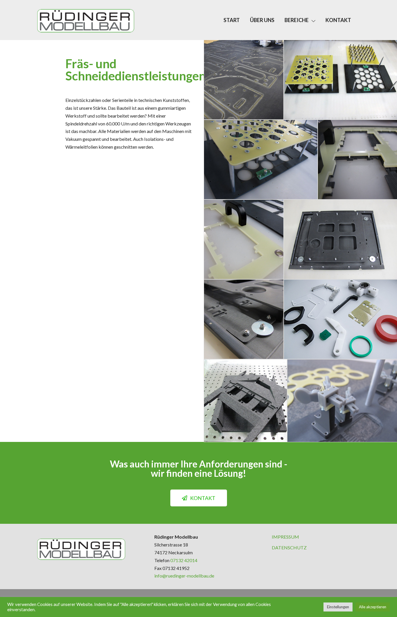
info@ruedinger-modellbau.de (184, 575)
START (231, 20)
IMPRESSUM (285, 536)
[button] (198, 498)
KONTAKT (338, 20)
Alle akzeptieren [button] (372, 607)
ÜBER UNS (262, 20)
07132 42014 (183, 560)
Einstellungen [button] (338, 607)
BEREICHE (297, 20)
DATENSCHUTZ (289, 547)
